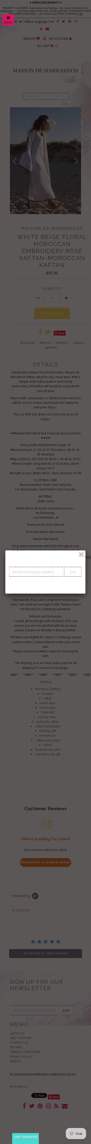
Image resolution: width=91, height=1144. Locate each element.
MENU (8, 22)
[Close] (81, 554)
